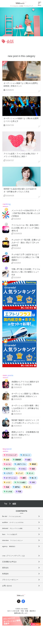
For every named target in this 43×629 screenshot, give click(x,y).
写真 (19, 491)
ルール (8, 464)
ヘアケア (9, 473)
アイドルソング (11, 455)
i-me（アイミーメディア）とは (13, 556)
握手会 (17, 487)
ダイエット (26, 455)
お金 (7, 460)
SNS (33, 482)
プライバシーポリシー (10, 580)
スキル (23, 469)
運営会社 (5, 568)
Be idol (11, 516)
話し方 (28, 487)
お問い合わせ (7, 586)
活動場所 (18, 460)
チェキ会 (9, 491)
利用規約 (5, 574)
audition (12, 522)
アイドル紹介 (21, 482)
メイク (8, 482)
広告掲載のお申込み (9, 562)
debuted (12, 528)
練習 (24, 478)
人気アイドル (21, 464)
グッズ (20, 473)
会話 (28, 460)
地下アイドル (10, 469)
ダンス (31, 473)
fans (9, 534)
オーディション (11, 478)
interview (12, 540)
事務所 (34, 464)
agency (8, 546)
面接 (33, 469)
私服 (7, 487)
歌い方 (34, 478)
